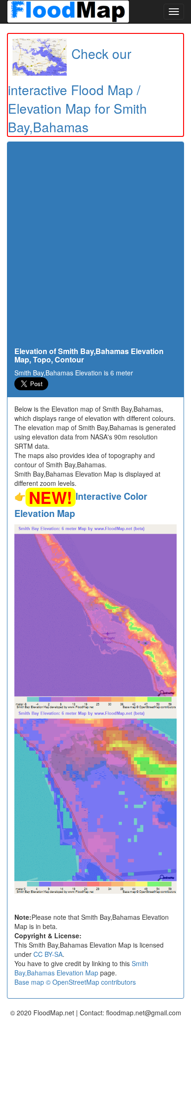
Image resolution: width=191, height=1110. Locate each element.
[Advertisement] (95, 246)
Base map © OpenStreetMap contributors (75, 982)
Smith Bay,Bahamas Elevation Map (81, 968)
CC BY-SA (48, 954)
